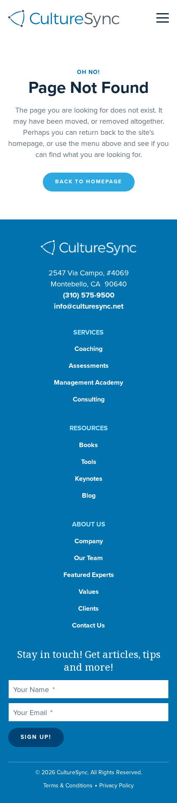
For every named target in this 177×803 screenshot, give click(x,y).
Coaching (88, 349)
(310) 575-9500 (88, 295)
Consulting (89, 399)
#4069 (118, 272)
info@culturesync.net (88, 306)
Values (89, 592)
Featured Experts (88, 575)
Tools (88, 462)
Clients (88, 609)
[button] (89, 182)
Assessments (89, 366)
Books (88, 445)
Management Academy (88, 382)
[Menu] (162, 18)
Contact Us (88, 625)
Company (89, 541)
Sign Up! (36, 737)
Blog (88, 495)
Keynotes (88, 479)
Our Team (88, 558)
